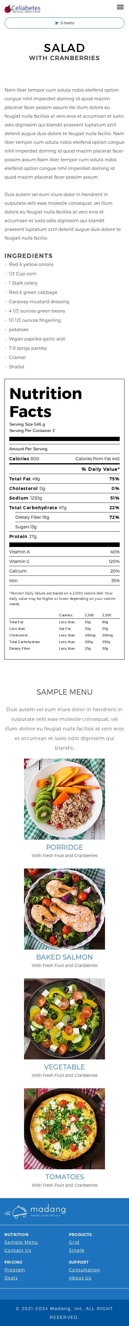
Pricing (13, 1262)
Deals (11, 1277)
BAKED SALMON (64, 957)
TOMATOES (64, 1177)
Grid (74, 1242)
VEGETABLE (64, 1067)
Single (76, 1250)
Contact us (17, 1250)
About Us (80, 1277)
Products (80, 1234)
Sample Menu (21, 1242)
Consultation (84, 1269)
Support (79, 1262)
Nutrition (16, 1234)
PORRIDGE (64, 847)
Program (15, 1269)
